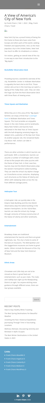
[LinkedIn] (17, 396)
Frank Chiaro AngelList (14, 359)
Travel (12, 26)
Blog (30, 23)
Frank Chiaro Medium (14, 366)
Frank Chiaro (12, 23)
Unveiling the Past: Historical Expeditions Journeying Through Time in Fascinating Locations (20, 322)
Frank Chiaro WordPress (15, 369)
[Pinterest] (23, 396)
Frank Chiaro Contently (15, 362)
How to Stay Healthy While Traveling (18, 310)
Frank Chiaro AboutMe (14, 355)
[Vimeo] (29, 396)
